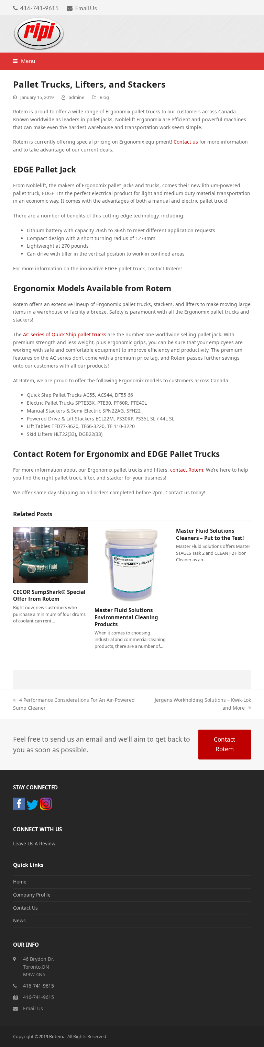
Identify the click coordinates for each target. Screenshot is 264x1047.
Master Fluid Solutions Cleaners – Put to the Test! (210, 534)
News (19, 920)
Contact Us (25, 907)
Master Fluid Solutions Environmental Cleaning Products (126, 617)
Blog (104, 97)
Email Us (86, 8)
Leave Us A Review (34, 843)
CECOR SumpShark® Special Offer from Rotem (49, 595)
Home (19, 881)
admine (76, 97)
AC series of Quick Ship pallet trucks (65, 334)
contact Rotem (186, 469)
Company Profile (32, 894)
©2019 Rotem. (50, 1036)
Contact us (186, 141)
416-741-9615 (39, 8)
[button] (24, 60)
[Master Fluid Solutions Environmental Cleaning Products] (132, 564)
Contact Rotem (224, 744)
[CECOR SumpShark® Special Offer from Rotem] (50, 555)
